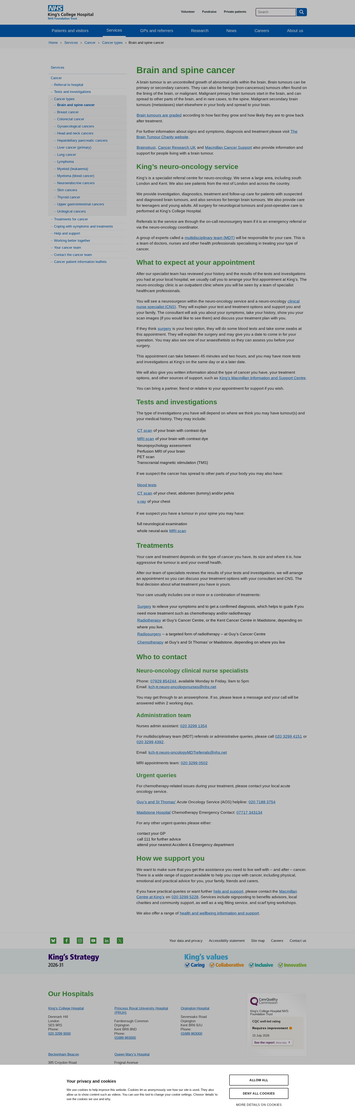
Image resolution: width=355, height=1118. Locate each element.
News (231, 30)
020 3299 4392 (150, 742)
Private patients (235, 11)
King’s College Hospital (66, 1008)
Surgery (144, 606)
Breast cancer (68, 112)
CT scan (144, 430)
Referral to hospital (68, 85)
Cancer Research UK (177, 147)
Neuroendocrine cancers (76, 183)
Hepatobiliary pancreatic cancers (82, 140)
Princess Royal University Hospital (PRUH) (141, 1010)
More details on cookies (259, 1104)
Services (114, 30)
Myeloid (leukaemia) (72, 169)
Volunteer (188, 11)
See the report (264, 1042)
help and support (228, 891)
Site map (258, 941)
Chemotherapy (150, 642)
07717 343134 (249, 812)
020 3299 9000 (59, 1034)
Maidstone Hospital (154, 812)
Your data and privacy (186, 941)
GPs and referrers (156, 30)
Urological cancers (71, 211)
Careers (262, 30)
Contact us (298, 941)
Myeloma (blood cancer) (75, 176)
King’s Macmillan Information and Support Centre (262, 378)
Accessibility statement (227, 941)
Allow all (258, 1080)
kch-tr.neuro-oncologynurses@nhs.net (182, 687)
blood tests (147, 485)
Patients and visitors (70, 30)
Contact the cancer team (73, 255)
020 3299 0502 (194, 763)
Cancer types (64, 99)
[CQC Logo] (264, 1004)
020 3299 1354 (193, 726)
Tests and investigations (72, 92)
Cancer (56, 78)
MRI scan (145, 439)
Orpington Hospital (195, 1008)
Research (200, 30)
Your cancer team (67, 248)
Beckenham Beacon (63, 1054)
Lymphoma (65, 162)
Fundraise (209, 11)
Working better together (72, 241)
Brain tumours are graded (159, 115)
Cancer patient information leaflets (80, 262)
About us (295, 30)
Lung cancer (66, 155)
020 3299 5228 (185, 897)
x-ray (141, 501)
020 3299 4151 (288, 736)
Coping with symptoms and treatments (83, 226)
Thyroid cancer (68, 197)
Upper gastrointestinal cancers (80, 204)
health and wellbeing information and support (219, 913)
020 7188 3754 (262, 802)
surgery (164, 328)
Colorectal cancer (70, 119)
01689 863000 (125, 1038)
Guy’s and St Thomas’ (156, 802)
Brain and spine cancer (76, 105)
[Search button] (302, 12)
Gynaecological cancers (75, 126)
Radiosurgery (149, 634)
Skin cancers (67, 190)
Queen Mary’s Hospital (132, 1054)
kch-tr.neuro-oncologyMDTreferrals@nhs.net (188, 752)
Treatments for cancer (71, 219)
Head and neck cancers (75, 133)
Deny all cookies (259, 1093)
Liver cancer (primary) (74, 147)
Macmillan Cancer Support (228, 147)
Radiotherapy (149, 620)
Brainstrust (146, 147)
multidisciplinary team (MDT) (210, 238)
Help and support (67, 233)
